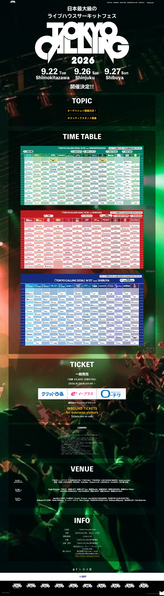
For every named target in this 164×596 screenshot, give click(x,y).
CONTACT (142, 2)
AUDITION (123, 2)
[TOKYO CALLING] (12, 2)
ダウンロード (150, 207)
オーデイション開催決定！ (82, 110)
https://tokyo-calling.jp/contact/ (87, 556)
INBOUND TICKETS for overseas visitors (82, 410)
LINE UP (110, 2)
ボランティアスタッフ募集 (82, 118)
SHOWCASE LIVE (132, 2)
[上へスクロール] (162, 591)
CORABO (116, 2)
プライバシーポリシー (6, 592)
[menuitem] (110, 2)
